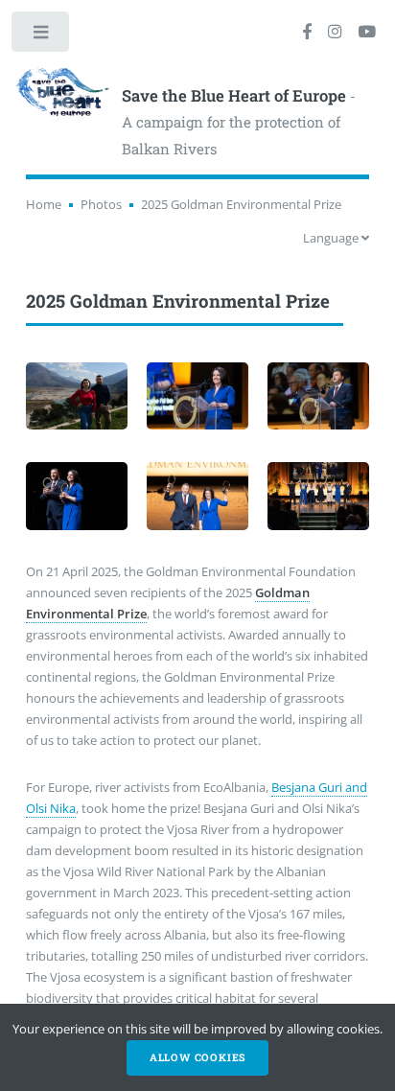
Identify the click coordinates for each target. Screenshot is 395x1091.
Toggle (41, 36)
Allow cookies (197, 1057)
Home (43, 204)
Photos (101, 204)
